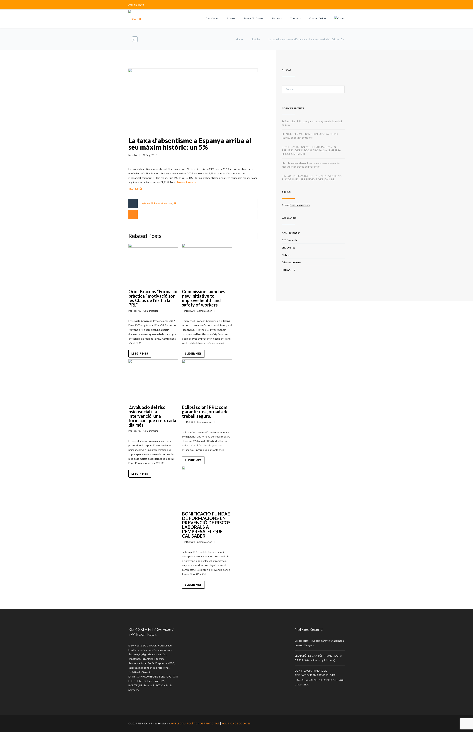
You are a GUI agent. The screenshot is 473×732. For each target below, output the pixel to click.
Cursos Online (317, 18)
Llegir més (139, 353)
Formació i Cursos (254, 18)
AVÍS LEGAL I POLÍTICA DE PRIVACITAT (195, 723)
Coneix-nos (212, 18)
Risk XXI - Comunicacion (146, 310)
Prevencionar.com (187, 182)
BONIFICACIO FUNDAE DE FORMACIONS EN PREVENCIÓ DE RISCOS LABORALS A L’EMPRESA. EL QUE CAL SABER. (206, 525)
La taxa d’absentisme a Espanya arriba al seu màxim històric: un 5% (189, 143)
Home (239, 39)
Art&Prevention (291, 232)
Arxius (285, 205)
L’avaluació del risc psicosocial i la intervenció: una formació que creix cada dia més (152, 416)
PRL (175, 203)
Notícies (277, 18)
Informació (147, 203)
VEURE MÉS (135, 188)
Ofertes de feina (291, 262)
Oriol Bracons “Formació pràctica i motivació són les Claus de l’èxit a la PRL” (152, 298)
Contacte (295, 18)
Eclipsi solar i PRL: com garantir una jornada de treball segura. (205, 411)
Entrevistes (288, 247)
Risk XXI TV (289, 269)
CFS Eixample (289, 240)
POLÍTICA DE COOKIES (236, 723)
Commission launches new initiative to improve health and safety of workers (203, 298)
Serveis (231, 18)
